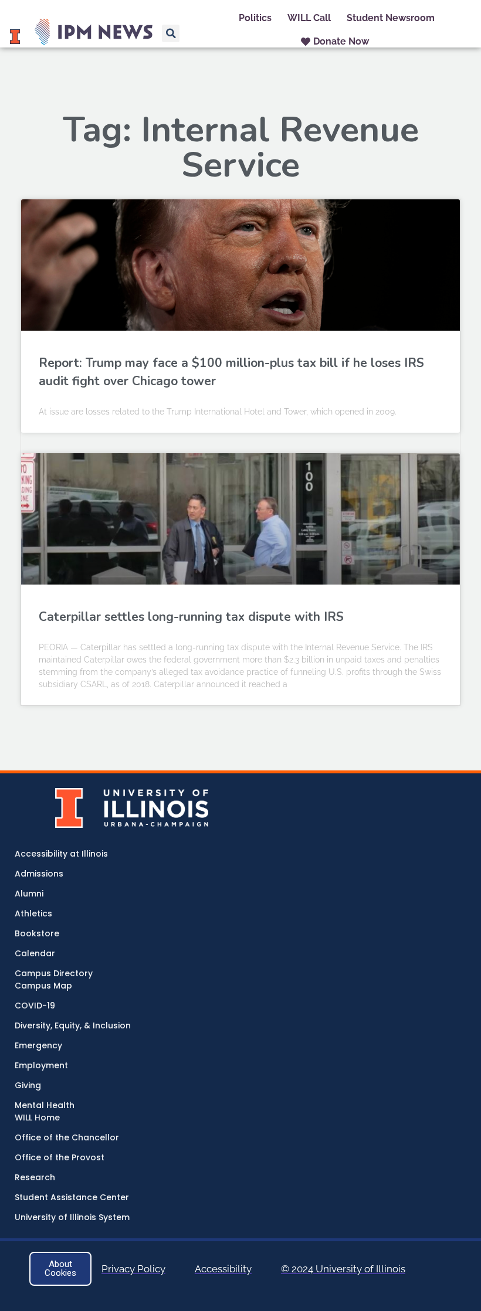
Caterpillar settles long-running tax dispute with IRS (191, 617)
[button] (170, 33)
